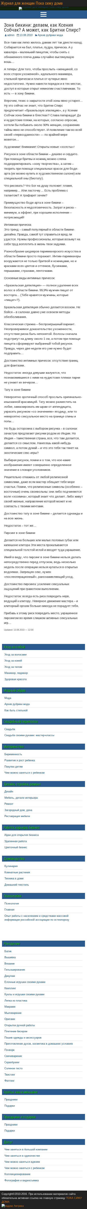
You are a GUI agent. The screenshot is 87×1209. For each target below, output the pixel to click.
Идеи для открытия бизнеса (21, 834)
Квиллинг (10, 988)
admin (10, 35)
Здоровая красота (15, 679)
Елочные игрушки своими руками (24, 982)
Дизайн (8, 791)
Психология (11, 903)
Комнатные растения (17, 872)
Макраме (9, 1006)
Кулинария (11, 866)
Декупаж (9, 975)
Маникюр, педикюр (16, 672)
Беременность (13, 754)
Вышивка (10, 957)
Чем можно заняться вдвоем (22, 1161)
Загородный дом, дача (18, 810)
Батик (8, 951)
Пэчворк (9, 1049)
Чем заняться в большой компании (25, 1149)
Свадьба (9, 729)
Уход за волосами (15, 654)
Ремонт (8, 803)
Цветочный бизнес (15, 847)
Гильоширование (14, 969)
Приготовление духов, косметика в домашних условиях (38, 1043)
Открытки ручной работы (19, 1025)
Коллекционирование (17, 1174)
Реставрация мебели (17, 816)
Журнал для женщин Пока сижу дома (32, 3)
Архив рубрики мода (50, 35)
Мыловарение (12, 1012)
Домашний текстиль (16, 884)
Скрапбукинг (12, 1062)
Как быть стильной (16, 710)
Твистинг (9, 1074)
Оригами (9, 1019)
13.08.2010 (26, 35)
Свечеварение (13, 1056)
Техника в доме (13, 878)
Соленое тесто (13, 1068)
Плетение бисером (15, 1031)
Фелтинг (9, 1080)
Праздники (10, 1099)
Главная (9, 909)
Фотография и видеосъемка (21, 1180)
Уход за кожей (13, 660)
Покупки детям (13, 766)
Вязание (9, 963)
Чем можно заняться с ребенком (24, 772)
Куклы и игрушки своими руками (24, 994)
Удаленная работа (15, 841)
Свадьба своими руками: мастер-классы (29, 735)
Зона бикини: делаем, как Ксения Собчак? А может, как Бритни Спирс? (42, 27)
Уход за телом (13, 666)
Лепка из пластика (15, 1000)
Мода (7, 698)
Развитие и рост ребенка (19, 760)
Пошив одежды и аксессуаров (22, 1037)
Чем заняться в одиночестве (22, 1155)
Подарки (9, 1105)
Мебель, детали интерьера (21, 797)
